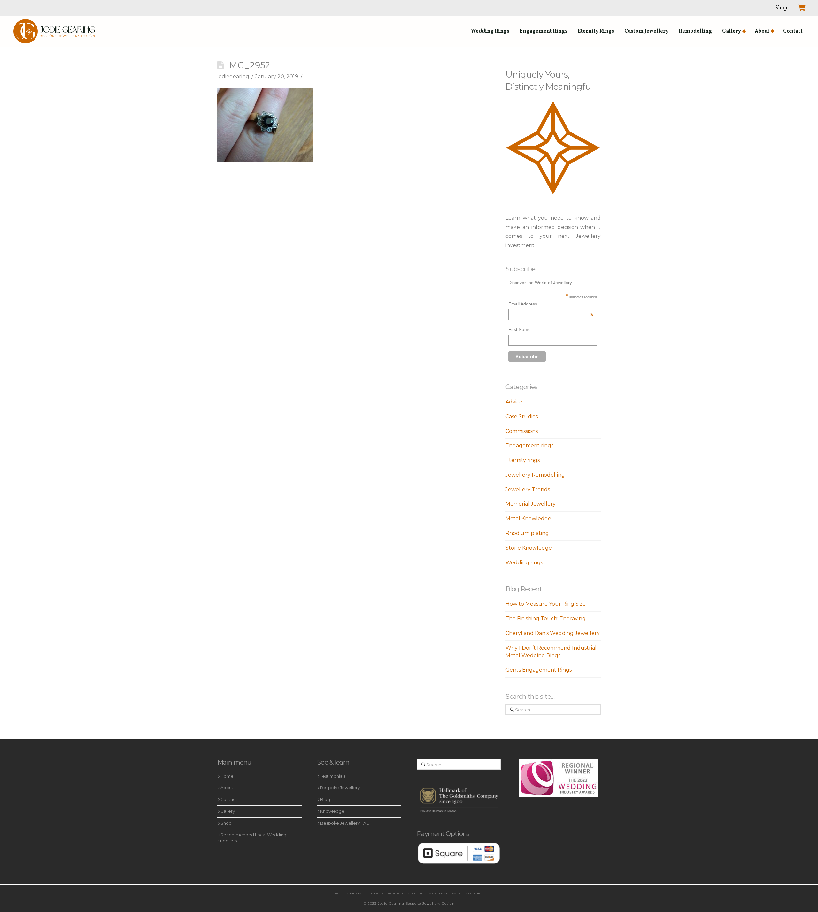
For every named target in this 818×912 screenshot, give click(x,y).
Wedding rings (524, 563)
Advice (513, 402)
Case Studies (521, 416)
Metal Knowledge (528, 519)
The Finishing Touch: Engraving (545, 618)
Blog (325, 799)
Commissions (521, 431)
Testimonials (332, 776)
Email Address (551, 304)
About (226, 787)
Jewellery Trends (527, 489)
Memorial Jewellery (530, 504)
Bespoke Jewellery (340, 787)
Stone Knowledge (528, 548)
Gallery (227, 811)
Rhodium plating (527, 533)
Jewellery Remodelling (535, 475)
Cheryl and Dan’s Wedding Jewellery (552, 633)
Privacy (357, 893)
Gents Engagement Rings (538, 670)
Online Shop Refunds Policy (437, 893)
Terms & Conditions (387, 893)
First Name (519, 329)
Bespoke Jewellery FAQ (345, 823)
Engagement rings (529, 445)
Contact (228, 799)
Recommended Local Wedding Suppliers (251, 838)
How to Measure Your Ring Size (545, 604)
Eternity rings (522, 460)
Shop (226, 823)
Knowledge (332, 811)
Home (227, 776)
